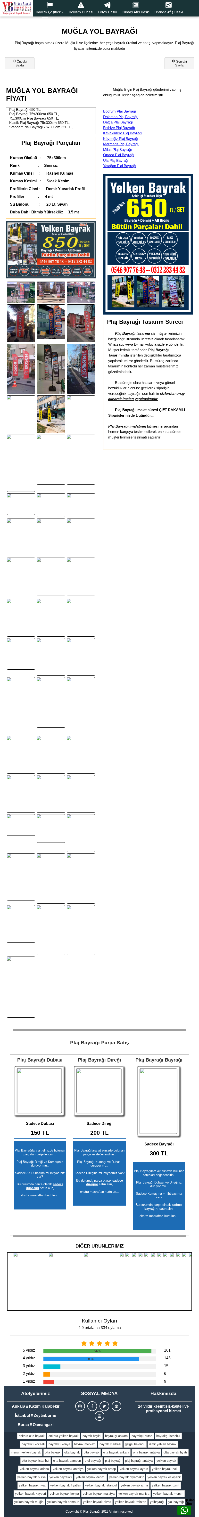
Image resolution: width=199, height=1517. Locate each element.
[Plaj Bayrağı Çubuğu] (99, 1091)
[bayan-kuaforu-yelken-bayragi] (51, 321)
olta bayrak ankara (116, 1452)
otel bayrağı (93, 1460)
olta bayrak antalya (146, 1452)
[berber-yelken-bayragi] (21, 463)
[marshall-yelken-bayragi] (21, 755)
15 (166, 1366)
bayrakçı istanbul (168, 1436)
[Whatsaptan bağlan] (184, 1510)
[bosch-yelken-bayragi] (21, 369)
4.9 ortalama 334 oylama (99, 1328)
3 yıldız (29, 1366)
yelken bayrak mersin (168, 1493)
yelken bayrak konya (64, 1493)
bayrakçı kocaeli (33, 1444)
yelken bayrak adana (34, 1469)
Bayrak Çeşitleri (48, 11)
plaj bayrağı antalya (139, 1460)
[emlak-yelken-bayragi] (21, 504)
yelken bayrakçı (61, 1477)
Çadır (90, 26)
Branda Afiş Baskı (168, 11)
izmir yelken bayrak (162, 1444)
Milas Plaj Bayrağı (117, 149)
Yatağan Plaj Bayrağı (119, 166)
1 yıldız (29, 1381)
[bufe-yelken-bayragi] (21, 414)
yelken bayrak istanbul (101, 1485)
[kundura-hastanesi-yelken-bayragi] (21, 323)
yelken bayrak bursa (31, 1477)
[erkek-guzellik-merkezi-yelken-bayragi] (51, 536)
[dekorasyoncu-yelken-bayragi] (81, 657)
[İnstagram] (80, 1406)
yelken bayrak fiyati (32, 1485)
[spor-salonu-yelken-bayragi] (81, 878)
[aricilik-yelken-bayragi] (81, 930)
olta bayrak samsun (67, 1460)
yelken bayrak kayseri (30, 1493)
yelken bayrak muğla (28, 1502)
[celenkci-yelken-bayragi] (51, 414)
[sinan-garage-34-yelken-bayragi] (81, 537)
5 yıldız (29, 1350)
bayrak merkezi (85, 1444)
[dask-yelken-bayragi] (51, 878)
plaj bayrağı (113, 1460)
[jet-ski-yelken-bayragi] (21, 987)
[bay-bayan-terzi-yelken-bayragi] (81, 618)
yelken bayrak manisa (133, 1493)
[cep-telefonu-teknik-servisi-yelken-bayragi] (51, 292)
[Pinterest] (116, 1406)
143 (167, 1358)
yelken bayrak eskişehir (164, 1477)
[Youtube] (99, 1416)
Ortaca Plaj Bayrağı (118, 155)
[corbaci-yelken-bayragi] (21, 537)
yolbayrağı (157, 1502)
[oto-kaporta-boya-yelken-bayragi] (81, 833)
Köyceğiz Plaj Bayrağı (120, 139)
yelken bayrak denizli (90, 1477)
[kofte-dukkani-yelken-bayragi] (81, 576)
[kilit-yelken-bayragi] (21, 292)
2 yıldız (29, 1373)
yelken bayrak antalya (68, 1469)
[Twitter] (104, 1406)
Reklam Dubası (81, 11)
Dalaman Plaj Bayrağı (120, 117)
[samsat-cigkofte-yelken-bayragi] (81, 369)
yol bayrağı (176, 1502)
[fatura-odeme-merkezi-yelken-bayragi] (21, 577)
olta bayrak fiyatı (175, 1452)
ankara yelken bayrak (64, 1436)
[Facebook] (92, 1406)
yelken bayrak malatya (99, 1493)
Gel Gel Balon (70, 26)
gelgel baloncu (135, 1444)
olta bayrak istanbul (35, 1460)
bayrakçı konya (59, 1444)
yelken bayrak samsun (63, 1502)
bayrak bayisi (92, 1436)
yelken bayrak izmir (134, 1485)
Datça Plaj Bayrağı (118, 122)
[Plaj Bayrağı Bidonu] (40, 1091)
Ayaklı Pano (45, 26)
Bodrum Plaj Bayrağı (119, 111)
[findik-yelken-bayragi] (81, 755)
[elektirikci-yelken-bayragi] (51, 702)
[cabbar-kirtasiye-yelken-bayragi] (51, 755)
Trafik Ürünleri (112, 26)
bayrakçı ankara (116, 1436)
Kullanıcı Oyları (99, 1320)
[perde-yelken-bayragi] (21, 825)
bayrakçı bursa (142, 1436)
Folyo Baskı (107, 11)
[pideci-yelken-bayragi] (21, 794)
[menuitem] (49, 8)
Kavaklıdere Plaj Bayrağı (122, 133)
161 (167, 1350)
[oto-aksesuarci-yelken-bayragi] (81, 504)
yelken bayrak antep (101, 1469)
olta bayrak (52, 1452)
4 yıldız (29, 1358)
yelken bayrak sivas (97, 1502)
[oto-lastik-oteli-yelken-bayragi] (51, 828)
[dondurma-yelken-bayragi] (51, 657)
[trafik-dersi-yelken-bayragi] (51, 930)
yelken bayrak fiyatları (65, 1485)
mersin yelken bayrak (26, 1452)
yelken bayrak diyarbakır (126, 1477)
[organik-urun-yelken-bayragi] (51, 460)
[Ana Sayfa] (16, 8)
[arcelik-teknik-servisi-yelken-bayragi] (51, 369)
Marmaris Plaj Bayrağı (121, 144)
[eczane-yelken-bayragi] (81, 323)
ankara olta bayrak (32, 1436)
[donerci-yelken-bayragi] (81, 460)
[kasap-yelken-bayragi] (51, 576)
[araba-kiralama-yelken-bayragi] (81, 794)
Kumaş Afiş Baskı (135, 11)
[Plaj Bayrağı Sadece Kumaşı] (159, 1101)
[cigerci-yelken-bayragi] (81, 414)
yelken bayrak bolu (165, 1469)
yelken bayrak (166, 1460)
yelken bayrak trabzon (130, 1502)
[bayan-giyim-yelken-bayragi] (51, 618)
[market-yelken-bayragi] (81, 705)
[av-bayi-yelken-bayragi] (81, 292)
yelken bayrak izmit (165, 1485)
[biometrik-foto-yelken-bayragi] (51, 505)
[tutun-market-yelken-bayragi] (21, 654)
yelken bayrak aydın (134, 1469)
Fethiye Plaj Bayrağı (119, 128)
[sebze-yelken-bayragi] (21, 876)
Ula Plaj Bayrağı (116, 160)
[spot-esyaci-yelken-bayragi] (21, 924)
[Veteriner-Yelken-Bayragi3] (21, 703)
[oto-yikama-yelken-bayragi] (21, 618)
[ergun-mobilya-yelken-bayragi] (51, 794)
